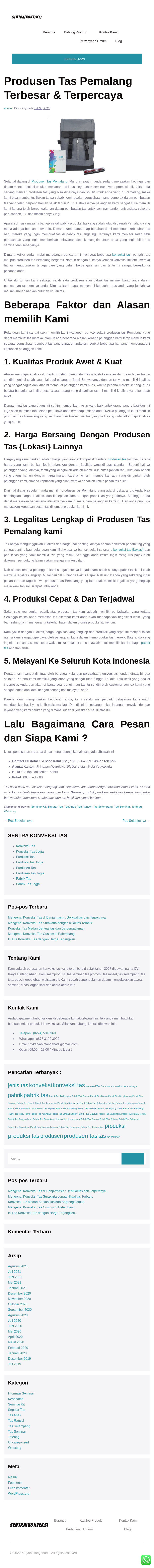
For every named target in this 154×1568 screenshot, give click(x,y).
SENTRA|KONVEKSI (27, 17)
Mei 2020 (14, 1331)
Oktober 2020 (17, 1304)
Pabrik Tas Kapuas (46, 1108)
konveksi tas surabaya (125, 1086)
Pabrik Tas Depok (25, 1103)
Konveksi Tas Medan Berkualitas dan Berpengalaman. (46, 928)
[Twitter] (115, 1549)
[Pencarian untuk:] (77, 1158)
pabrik (15, 1095)
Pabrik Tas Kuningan (41, 1114)
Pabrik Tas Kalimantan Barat (71, 1103)
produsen (51, 1136)
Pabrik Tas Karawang (66, 1108)
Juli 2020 (14, 1320)
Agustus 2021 (18, 1266)
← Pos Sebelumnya (18, 820)
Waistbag (10, 811)
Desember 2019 (19, 1358)
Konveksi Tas (25, 846)
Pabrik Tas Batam (98, 1096)
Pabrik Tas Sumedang (18, 1127)
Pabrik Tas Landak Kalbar (64, 1114)
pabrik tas (36, 1095)
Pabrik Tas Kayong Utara (110, 1108)
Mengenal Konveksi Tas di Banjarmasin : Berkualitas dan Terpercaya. (57, 917)
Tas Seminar (122, 806)
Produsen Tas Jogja (30, 873)
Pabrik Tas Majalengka (109, 1114)
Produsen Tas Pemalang (49, 181)
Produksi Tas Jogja (29, 862)
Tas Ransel (84, 806)
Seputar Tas (55, 806)
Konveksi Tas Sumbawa (99, 1086)
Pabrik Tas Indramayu (46, 1103)
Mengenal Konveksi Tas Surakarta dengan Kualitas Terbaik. (50, 923)
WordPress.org (18, 1493)
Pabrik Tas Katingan (87, 1108)
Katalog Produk (75, 32)
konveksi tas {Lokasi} (128, 549)
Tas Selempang (103, 806)
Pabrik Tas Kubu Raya (19, 1114)
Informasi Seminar (21, 1393)
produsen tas (117, 459)
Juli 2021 (14, 1271)
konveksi (40, 1085)
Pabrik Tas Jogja (28, 884)
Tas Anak (70, 806)
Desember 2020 (19, 1293)
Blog (118, 41)
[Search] (133, 1158)
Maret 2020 (16, 1342)
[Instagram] (137, 1549)
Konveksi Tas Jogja (30, 851)
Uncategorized (18, 1442)
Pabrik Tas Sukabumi (129, 1119)
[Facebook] (104, 1549)
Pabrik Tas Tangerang (69, 1127)
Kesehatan (15, 1399)
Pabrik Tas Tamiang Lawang (44, 1127)
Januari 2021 (17, 1288)
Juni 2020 (15, 1326)
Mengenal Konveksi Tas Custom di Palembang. (41, 934)
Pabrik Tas (23, 878)
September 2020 (20, 1309)
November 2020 (19, 1299)
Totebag (137, 806)
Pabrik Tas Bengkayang (120, 1096)
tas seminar (113, 1137)
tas (102, 1135)
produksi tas (24, 1136)
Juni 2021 (15, 1277)
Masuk (12, 1477)
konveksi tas (121, 254)
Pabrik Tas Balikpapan (60, 1096)
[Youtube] (126, 1549)
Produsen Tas (26, 868)
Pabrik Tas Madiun (87, 1113)
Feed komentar (18, 1488)
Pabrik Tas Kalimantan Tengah (130, 1103)
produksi (115, 1126)
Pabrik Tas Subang (108, 1119)
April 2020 (15, 1337)
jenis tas (18, 1085)
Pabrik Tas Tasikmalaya (92, 1127)
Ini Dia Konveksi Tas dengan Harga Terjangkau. (42, 939)
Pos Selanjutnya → (136, 820)
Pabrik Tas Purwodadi (68, 1119)
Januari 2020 (17, 1353)
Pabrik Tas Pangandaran (20, 1119)
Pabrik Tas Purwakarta (44, 1119)
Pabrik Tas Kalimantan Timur (22, 1108)
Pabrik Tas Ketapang (133, 1108)
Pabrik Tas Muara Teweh (133, 1114)
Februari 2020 (18, 1348)
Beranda (49, 32)
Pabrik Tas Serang (90, 1119)
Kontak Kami (108, 32)
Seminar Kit (38, 806)
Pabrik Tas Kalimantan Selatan (100, 1103)
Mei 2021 (14, 1282)
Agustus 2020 (18, 1315)
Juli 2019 (14, 1364)
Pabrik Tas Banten (80, 1096)
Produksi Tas (25, 857)
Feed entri (15, 1482)
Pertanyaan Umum (93, 41)
